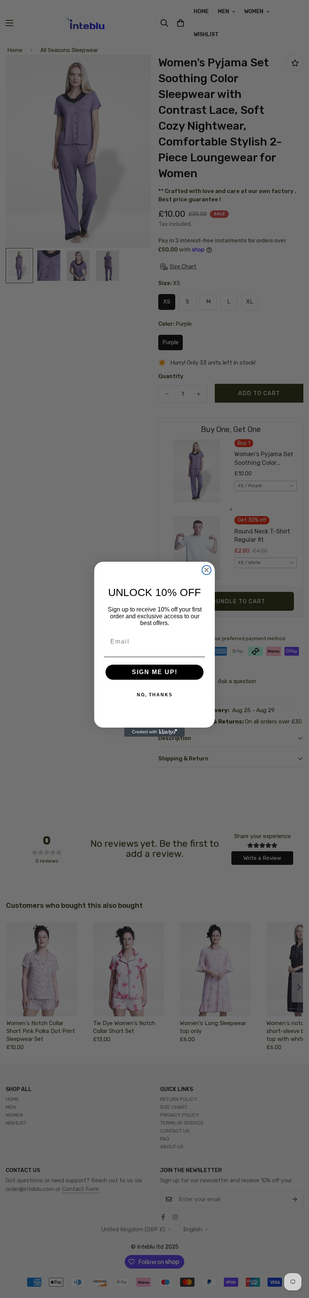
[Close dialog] (206, 570)
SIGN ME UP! (154, 672)
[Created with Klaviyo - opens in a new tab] (154, 732)
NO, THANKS (155, 694)
